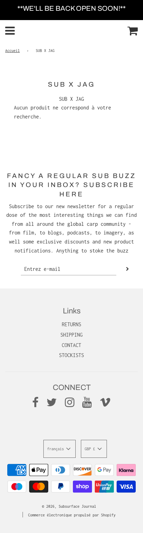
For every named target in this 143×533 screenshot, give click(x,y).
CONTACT (71, 345)
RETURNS (71, 324)
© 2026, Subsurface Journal (69, 506)
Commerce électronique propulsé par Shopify (72, 515)
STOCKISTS (71, 355)
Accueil (12, 50)
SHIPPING (71, 335)
